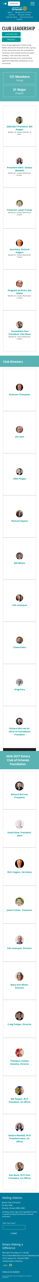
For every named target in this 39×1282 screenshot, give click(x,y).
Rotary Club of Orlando (11, 1202)
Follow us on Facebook (11, 1272)
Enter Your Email (9, 1223)
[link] (5, 3)
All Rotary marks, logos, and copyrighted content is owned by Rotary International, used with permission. (19, 1214)
